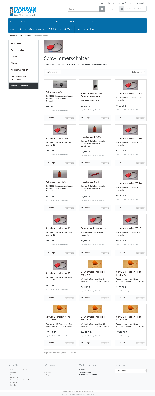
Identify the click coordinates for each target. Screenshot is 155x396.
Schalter (34, 22)
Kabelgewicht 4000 (91, 137)
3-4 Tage (86, 117)
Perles (117, 22)
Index (48, 370)
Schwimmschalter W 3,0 (129, 138)
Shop (47, 375)
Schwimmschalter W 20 (128, 228)
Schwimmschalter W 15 (93, 228)
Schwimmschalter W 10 (58, 228)
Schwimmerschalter (19, 85)
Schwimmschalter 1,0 (57, 138)
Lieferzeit (13, 372)
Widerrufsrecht (15, 377)
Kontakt (107, 3)
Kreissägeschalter (18, 22)
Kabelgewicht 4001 (56, 182)
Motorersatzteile (78, 22)
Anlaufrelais (16, 43)
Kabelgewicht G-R (55, 92)
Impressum (14, 382)
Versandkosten (63, 110)
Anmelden (142, 3)
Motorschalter (17, 63)
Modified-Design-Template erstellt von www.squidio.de (77, 391)
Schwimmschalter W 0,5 (129, 93)
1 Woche (51, 117)
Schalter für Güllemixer (55, 22)
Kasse (117, 3)
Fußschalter (16, 56)
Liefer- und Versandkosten (19, 370)
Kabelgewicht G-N (90, 182)
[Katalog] (21, 35)
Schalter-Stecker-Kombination (18, 77)
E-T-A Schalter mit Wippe (61, 29)
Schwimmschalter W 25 (58, 273)
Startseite (14, 35)
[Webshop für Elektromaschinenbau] (22, 11)
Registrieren (129, 3)
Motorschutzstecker (19, 69)
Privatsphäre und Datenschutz (20, 380)
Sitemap (48, 372)
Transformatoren (100, 22)
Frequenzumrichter (85, 29)
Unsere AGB (14, 375)
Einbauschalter (17, 50)
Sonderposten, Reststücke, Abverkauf (27, 29)
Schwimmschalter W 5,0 (129, 183)
